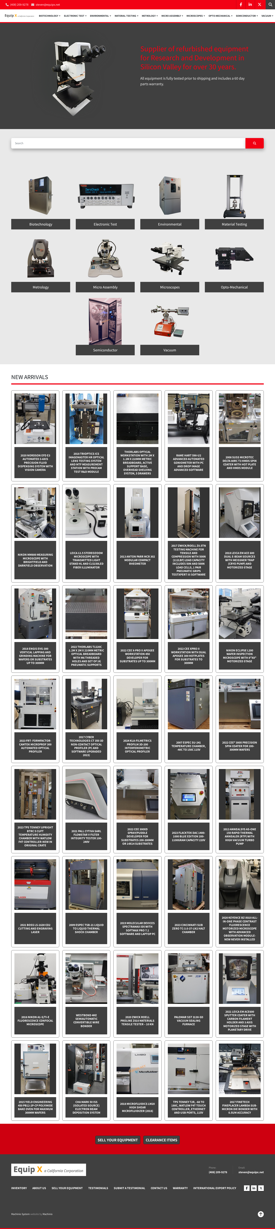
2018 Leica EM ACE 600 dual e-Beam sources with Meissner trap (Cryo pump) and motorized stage (239, 560)
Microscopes (195, 15)
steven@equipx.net (48, 5)
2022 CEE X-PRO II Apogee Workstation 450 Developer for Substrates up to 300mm (137, 655)
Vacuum (266, 15)
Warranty (180, 1188)
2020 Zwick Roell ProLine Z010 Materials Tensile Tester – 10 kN (137, 1020)
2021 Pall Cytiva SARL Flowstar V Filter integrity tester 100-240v (86, 836)
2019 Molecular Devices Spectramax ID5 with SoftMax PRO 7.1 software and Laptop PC (137, 928)
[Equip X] (48, 1170)
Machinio (48, 1214)
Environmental (99, 15)
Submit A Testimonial (129, 1188)
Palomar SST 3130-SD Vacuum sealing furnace (188, 1020)
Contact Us (159, 1188)
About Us (39, 1188)
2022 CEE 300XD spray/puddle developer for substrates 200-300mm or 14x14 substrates (137, 836)
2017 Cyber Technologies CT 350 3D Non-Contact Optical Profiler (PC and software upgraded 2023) (86, 746)
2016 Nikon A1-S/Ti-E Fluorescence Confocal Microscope (35, 1020)
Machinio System (20, 1214)
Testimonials (98, 1188)
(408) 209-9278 (19, 5)
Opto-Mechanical (219, 15)
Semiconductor (246, 15)
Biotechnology (48, 15)
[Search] (254, 143)
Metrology (149, 15)
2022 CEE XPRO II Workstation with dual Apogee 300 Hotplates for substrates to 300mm (188, 656)
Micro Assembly (171, 15)
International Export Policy (214, 1188)
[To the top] (261, 1214)
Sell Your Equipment (67, 1188)
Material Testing (125, 15)
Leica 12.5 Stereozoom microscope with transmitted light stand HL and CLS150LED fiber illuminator (86, 560)
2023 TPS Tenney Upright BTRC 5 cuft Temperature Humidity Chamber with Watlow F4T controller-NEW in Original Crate (35, 836)
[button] (49, 15)
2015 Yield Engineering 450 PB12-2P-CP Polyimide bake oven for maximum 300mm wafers (35, 1107)
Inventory (19, 1188)
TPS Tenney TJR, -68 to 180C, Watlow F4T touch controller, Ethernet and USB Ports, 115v (188, 1107)
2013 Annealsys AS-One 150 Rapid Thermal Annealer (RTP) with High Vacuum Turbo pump (239, 836)
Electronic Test (74, 15)
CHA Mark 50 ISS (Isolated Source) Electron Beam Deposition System (86, 1107)
